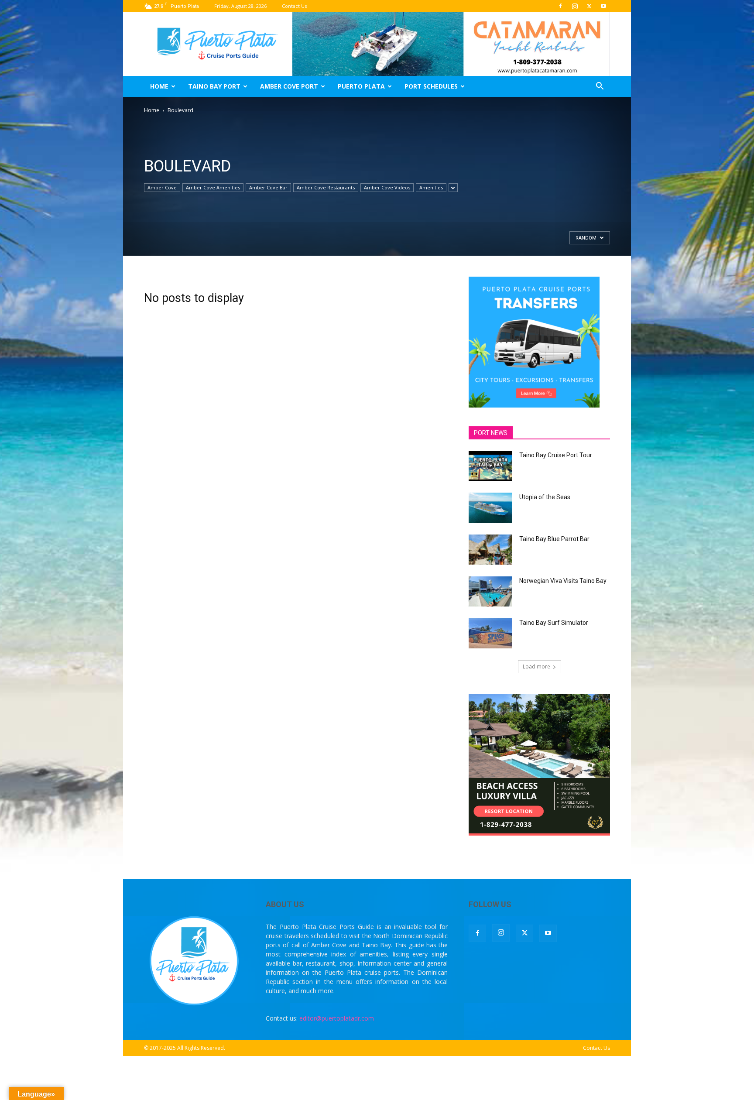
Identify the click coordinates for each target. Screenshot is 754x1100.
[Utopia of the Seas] (490, 508)
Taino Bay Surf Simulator (553, 622)
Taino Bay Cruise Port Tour (555, 455)
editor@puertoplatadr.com (336, 1018)
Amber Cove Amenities (213, 187)
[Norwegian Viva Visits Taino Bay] (490, 591)
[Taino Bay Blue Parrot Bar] (490, 550)
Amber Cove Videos (387, 187)
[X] (589, 6)
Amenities (431, 187)
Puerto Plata (361, 86)
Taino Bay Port (214, 86)
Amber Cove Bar (268, 187)
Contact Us (294, 6)
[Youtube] (603, 6)
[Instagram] (574, 6)
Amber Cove (162, 187)
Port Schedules (431, 86)
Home (159, 86)
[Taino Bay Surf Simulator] (490, 633)
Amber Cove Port (289, 86)
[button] (599, 87)
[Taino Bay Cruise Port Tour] (490, 466)
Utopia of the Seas (544, 496)
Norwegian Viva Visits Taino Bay (563, 580)
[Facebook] (560, 6)
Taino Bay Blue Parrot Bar (554, 538)
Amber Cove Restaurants (326, 187)
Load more (536, 666)
